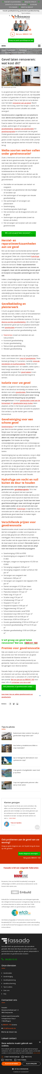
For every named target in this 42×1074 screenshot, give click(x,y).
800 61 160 (32, 642)
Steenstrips (8, 335)
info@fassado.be (9, 1028)
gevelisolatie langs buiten (23, 403)
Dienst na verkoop (27, 7)
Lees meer (12, 818)
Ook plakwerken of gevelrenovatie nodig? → (18, 687)
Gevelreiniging (7, 426)
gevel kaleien (26, 372)
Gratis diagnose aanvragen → (29, 853)
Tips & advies (23, 50)
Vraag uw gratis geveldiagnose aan (21, 40)
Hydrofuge (21, 509)
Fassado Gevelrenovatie (8, 50)
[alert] (21, 1057)
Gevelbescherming (9, 983)
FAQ (4, 994)
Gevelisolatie (7, 973)
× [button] (39, 1042)
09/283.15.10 (11, 959)
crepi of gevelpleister (28, 358)
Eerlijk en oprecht (30, 2)
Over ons (6, 990)
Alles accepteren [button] (11, 1064)
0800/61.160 (7, 1025)
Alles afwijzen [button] (31, 1064)
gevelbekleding (7, 129)
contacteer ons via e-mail (20, 682)
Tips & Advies (25, 13)
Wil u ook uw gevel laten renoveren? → (18, 234)
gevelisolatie (9, 327)
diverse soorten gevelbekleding (14, 322)
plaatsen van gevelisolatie (24, 129)
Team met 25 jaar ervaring (12, 2)
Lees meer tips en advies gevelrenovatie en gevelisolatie (17, 695)
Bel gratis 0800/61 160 (31, 858)
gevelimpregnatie (8, 131)
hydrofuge (35, 256)
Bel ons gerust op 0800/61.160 (22, 679)
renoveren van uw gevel (22, 103)
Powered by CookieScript (21, 1072)
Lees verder (36, 1053)
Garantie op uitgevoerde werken (15, 4)
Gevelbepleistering (9, 980)
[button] (21, 1069)
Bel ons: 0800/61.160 (24, 34)
